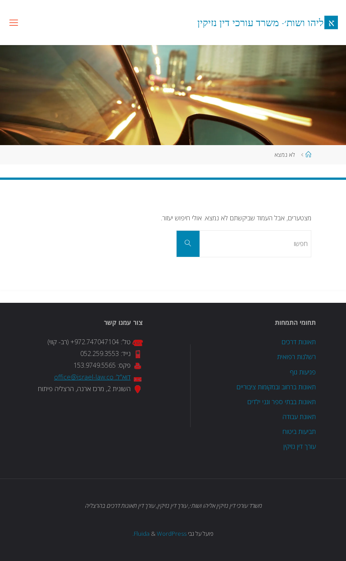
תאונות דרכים (299, 342)
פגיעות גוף (303, 372)
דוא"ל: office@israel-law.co (92, 377)
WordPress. (159, 533)
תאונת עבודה (299, 416)
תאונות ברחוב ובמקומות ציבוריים (276, 387)
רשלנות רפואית (296, 356)
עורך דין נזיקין (299, 446)
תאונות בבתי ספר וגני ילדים (281, 401)
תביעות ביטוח (299, 431)
